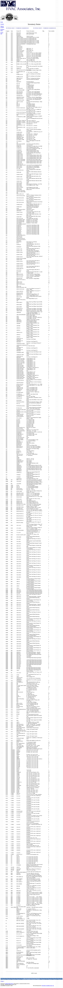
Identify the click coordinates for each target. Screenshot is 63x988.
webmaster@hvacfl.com (9, 983)
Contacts (2, 24)
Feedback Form (2, 30)
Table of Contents (2, 27)
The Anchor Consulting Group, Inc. (48, 985)
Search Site (1, 33)
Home (1, 22)
